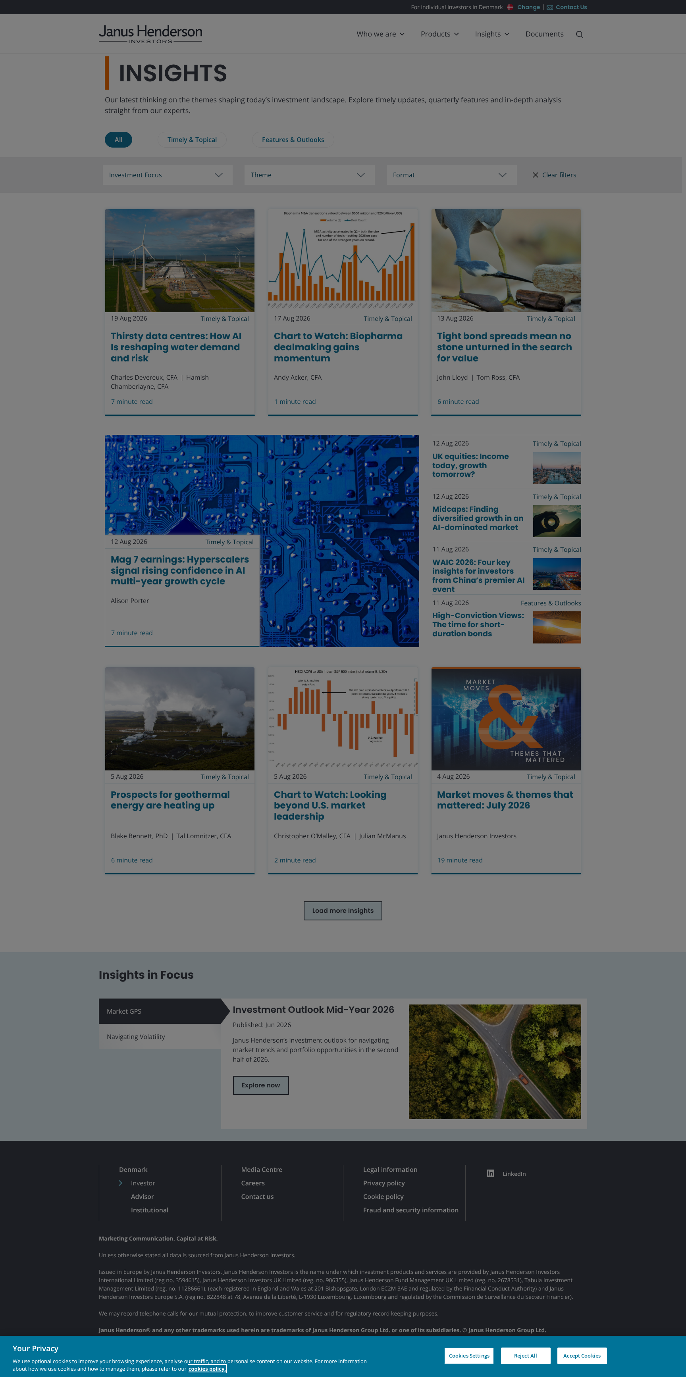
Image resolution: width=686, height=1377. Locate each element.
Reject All (525, 1355)
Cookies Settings (469, 1355)
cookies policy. (207, 1368)
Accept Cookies (582, 1355)
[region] (343, 1356)
